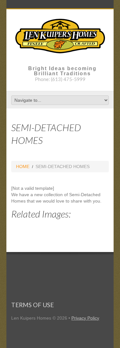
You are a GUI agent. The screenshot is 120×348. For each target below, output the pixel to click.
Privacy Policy (85, 318)
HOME (22, 166)
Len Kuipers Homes (31, 318)
